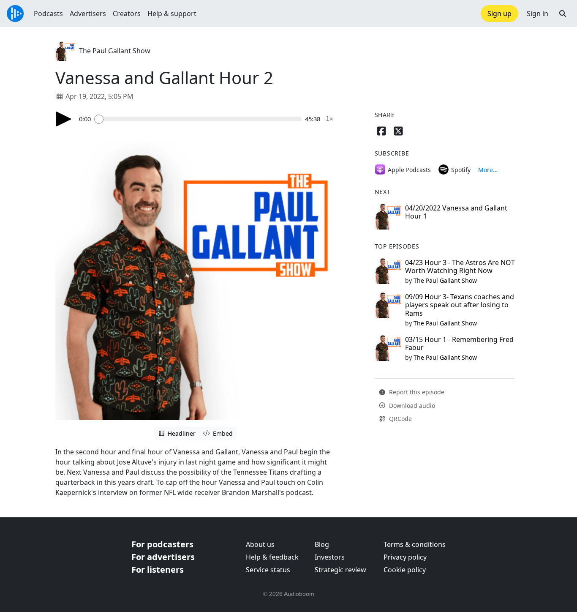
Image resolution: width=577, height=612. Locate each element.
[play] (63, 119)
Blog (322, 544)
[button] (562, 13)
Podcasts (48, 13)
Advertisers (88, 13)
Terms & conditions (415, 544)
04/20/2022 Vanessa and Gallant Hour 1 (456, 212)
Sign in (537, 13)
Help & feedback (272, 557)
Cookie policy (405, 569)
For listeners (157, 569)
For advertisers (163, 557)
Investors (330, 557)
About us (260, 544)
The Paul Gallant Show (114, 50)
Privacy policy (405, 557)
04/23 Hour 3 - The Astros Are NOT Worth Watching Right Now (460, 266)
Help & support (171, 13)
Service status (268, 569)
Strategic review (340, 569)
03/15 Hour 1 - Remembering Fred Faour (459, 343)
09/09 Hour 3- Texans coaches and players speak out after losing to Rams (459, 304)
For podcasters (162, 544)
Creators (127, 13)
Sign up (499, 13)
